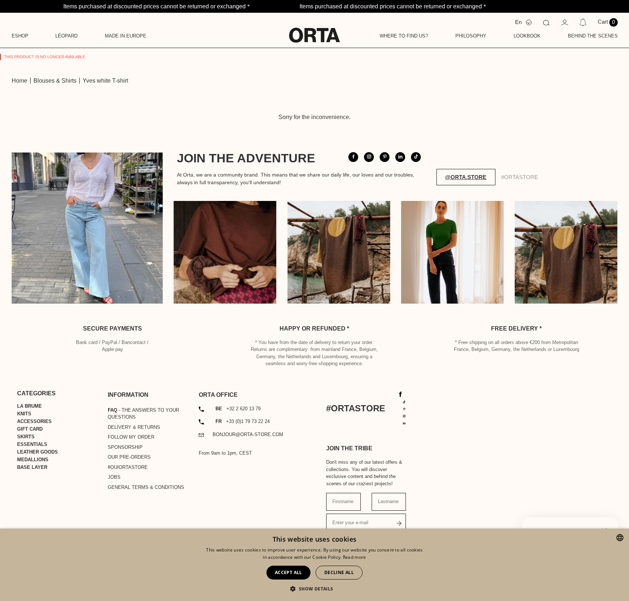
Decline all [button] (339, 572)
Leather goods (37, 452)
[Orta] (314, 30)
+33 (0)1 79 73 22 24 (242, 421)
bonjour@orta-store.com (248, 434)
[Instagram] (404, 415)
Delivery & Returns (134, 427)
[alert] (314, 565)
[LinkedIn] (404, 423)
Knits (24, 413)
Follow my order (131, 437)
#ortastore (519, 177)
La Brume (29, 406)
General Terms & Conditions (146, 487)
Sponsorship (125, 447)
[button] (314, 588)
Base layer (32, 467)
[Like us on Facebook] (353, 157)
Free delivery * (516, 328)
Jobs (114, 477)
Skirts (26, 436)
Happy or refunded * (314, 328)
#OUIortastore (128, 467)
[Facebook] (400, 394)
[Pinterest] (404, 408)
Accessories (34, 421)
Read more (354, 557)
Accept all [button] (288, 572)
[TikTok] (404, 401)
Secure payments (112, 328)
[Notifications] (583, 22)
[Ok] (399, 522)
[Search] (546, 22)
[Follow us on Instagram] (369, 157)
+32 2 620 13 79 (238, 408)
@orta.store (465, 177)
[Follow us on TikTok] (416, 157)
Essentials (32, 444)
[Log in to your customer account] (564, 22)
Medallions (32, 459)
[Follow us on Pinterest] (384, 157)
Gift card (30, 429)
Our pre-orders (129, 457)
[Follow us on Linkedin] (400, 157)
